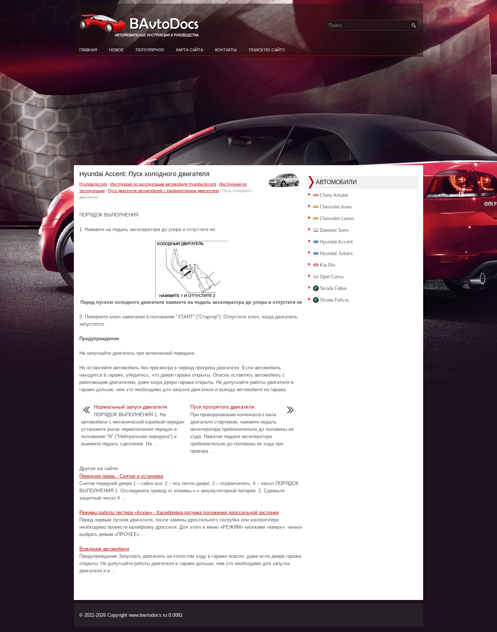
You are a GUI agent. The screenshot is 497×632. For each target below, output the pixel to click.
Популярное (150, 50)
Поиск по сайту (267, 50)
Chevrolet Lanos (337, 218)
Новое (116, 50)
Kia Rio (327, 265)
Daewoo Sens (334, 230)
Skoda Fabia (333, 288)
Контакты (226, 50)
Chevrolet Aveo (336, 207)
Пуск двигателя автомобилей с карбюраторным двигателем (163, 190)
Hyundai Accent (93, 184)
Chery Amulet (334, 195)
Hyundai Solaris (336, 253)
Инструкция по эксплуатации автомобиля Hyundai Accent (163, 184)
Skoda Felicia (334, 300)
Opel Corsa (331, 276)
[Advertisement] (248, 111)
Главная (88, 50)
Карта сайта (189, 50)
